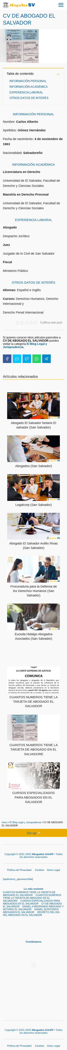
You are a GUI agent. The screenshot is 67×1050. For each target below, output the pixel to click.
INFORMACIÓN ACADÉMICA (28, 86)
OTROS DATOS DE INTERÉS (28, 97)
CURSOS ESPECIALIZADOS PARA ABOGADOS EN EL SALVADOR (31, 902)
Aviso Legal (53, 870)
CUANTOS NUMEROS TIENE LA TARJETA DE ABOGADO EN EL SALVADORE (32, 898)
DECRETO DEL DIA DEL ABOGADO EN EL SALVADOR (31, 913)
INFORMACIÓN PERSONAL (27, 81)
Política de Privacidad (19, 870)
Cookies (39, 870)
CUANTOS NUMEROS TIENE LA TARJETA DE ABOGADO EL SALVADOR (29, 893)
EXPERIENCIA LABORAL (26, 92)
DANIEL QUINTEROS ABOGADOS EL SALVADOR (31, 911)
